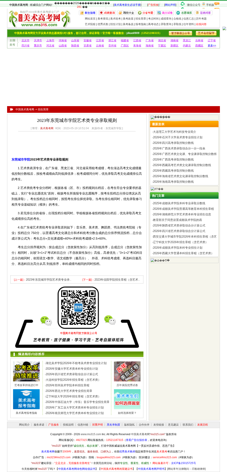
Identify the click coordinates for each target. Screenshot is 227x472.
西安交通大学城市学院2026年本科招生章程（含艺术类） (189, 236)
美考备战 (128, 24)
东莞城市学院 (21, 159)
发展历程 (202, 424)
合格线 (177, 18)
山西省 (63, 45)
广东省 (150, 40)
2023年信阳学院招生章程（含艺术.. (117, 279)
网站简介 (24, 424)
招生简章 (140, 18)
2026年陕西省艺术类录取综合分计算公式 (179, 225)
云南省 (100, 45)
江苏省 (100, 40)
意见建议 (173, 424)
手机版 (210, 4)
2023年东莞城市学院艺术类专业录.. (48, 279)
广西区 (125, 45)
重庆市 (38, 45)
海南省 (150, 45)
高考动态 (153, 24)
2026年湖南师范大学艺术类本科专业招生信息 (182, 214)
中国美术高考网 (18, 4)
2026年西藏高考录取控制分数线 (173, 170)
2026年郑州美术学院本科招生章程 (67, 385)
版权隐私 (129, 424)
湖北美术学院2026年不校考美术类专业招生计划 (76, 363)
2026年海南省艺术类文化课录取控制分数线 (180, 176)
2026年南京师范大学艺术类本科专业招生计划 (75, 413)
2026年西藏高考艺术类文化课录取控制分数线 (182, 165)
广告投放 (153, 4)
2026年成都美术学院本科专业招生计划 (177, 247)
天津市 (38, 40)
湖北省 (162, 40)
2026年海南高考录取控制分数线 (173, 181)
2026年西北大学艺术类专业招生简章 (69, 391)
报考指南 (140, 24)
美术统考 (115, 18)
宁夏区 (162, 45)
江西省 (137, 40)
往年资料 (188, 24)
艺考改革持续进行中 (26, 385)
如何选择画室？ (127, 412)
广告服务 (53, 424)
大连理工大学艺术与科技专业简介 (174, 131)
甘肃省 (88, 45)
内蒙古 (187, 45)
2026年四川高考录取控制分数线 (173, 143)
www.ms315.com (91, 434)
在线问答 (201, 24)
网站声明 (170, 4)
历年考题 (201, 18)
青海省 (137, 45)
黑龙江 (187, 40)
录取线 (177, 24)
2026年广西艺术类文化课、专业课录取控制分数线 (185, 154)
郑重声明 (97, 424)
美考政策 (128, 18)
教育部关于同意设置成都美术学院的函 (177, 220)
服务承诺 (39, 424)
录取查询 (166, 24)
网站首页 (90, 18)
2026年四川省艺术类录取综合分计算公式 (72, 374)
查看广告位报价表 (136, 440)
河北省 (50, 45)
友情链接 (158, 424)
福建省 (125, 40)
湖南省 (174, 40)
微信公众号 (193, 4)
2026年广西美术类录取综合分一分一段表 (179, 148)
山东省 (75, 40)
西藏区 (199, 45)
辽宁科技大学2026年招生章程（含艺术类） (73, 396)
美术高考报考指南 (26, 412)
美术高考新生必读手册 (127, 4)
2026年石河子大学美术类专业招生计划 (177, 137)
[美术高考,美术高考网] (39, 26)
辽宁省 (212, 40)
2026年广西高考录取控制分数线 (173, 159)
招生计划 (115, 24)
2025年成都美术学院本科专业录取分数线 (179, 203)
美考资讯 (103, 18)
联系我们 (188, 424)
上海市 (50, 40)
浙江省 (112, 40)
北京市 (25, 40)
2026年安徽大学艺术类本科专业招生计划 (72, 368)
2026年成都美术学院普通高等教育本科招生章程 (183, 208)
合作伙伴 (144, 424)
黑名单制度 (113, 424)
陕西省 (75, 45)
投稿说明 (68, 424)
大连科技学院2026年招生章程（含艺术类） (73, 379)
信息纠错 (83, 424)
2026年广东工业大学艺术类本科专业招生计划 (75, 407)
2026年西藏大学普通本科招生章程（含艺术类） (183, 253)
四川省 (25, 45)
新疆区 (174, 45)
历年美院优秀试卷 (127, 385)
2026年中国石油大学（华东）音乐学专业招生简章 (78, 402)
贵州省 (112, 45)
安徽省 (88, 40)
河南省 (63, 40)
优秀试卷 (103, 24)
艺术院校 (90, 24)
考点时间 (153, 18)
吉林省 (199, 40)
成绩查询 (166, 18)
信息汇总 (188, 18)
